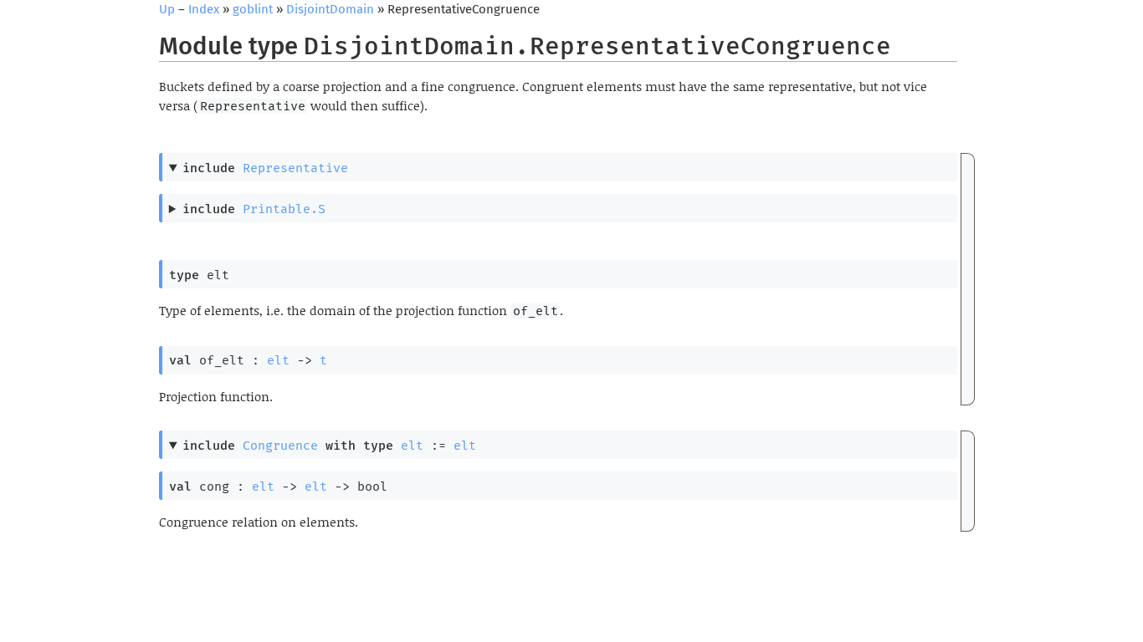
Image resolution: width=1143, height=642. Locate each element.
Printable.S (284, 209)
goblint (253, 9)
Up (167, 9)
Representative (295, 168)
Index (203, 9)
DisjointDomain (330, 9)
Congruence (280, 445)
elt (278, 360)
